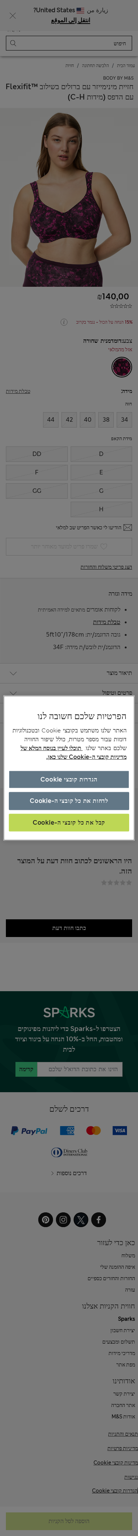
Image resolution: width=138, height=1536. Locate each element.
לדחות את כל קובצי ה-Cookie (69, 801)
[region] (68, 768)
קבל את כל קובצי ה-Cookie (69, 822)
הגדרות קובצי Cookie (68, 779)
